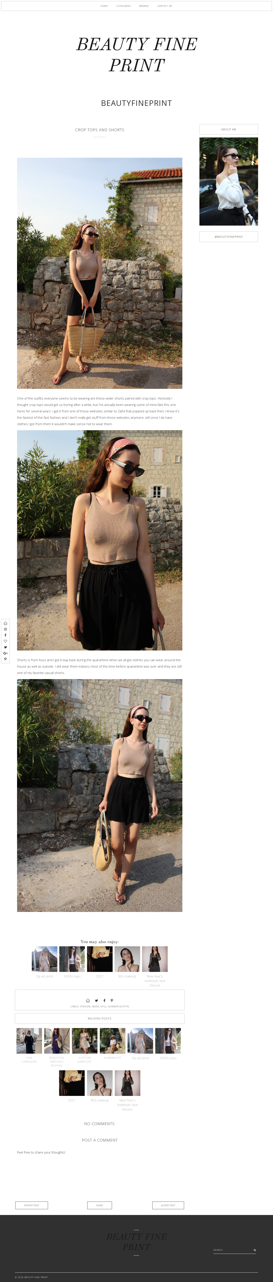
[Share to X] (96, 1000)
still (104, 1006)
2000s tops (72, 976)
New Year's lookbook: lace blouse (155, 980)
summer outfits (118, 1006)
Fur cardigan (29, 1059)
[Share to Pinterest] (112, 1000)
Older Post (168, 1205)
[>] (254, 1250)
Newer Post (31, 1205)
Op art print (44, 976)
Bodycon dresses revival (56, 1061)
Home (104, 5)
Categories (123, 5)
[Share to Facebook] (104, 1000)
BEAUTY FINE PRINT (36, 1277)
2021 (100, 976)
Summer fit (112, 1058)
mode (95, 1006)
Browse (144, 5)
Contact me (165, 5)
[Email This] (88, 1000)
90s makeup (127, 976)
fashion (85, 1006)
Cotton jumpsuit (85, 1059)
